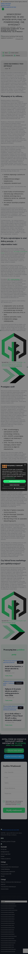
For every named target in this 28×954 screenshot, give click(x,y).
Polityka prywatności (10, 478)
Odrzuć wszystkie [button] (14, 485)
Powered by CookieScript (7, 488)
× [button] (24, 464)
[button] (19, 488)
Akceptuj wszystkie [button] (14, 481)
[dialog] (14, 477)
